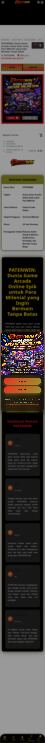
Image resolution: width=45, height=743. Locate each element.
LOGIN (22, 381)
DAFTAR (22, 390)
